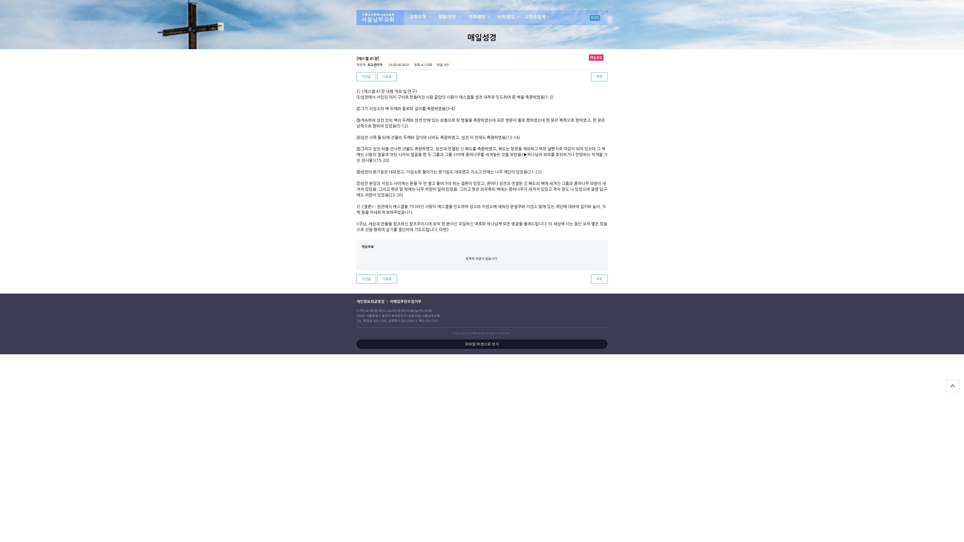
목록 (599, 76)
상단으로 (952, 385)
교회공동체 (535, 17)
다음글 (387, 76)
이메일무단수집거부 (405, 301)
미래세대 (476, 17)
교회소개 (418, 17)
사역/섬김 (506, 17)
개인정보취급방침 (370, 301)
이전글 (366, 76)
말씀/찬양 (447, 17)
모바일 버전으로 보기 (482, 344)
